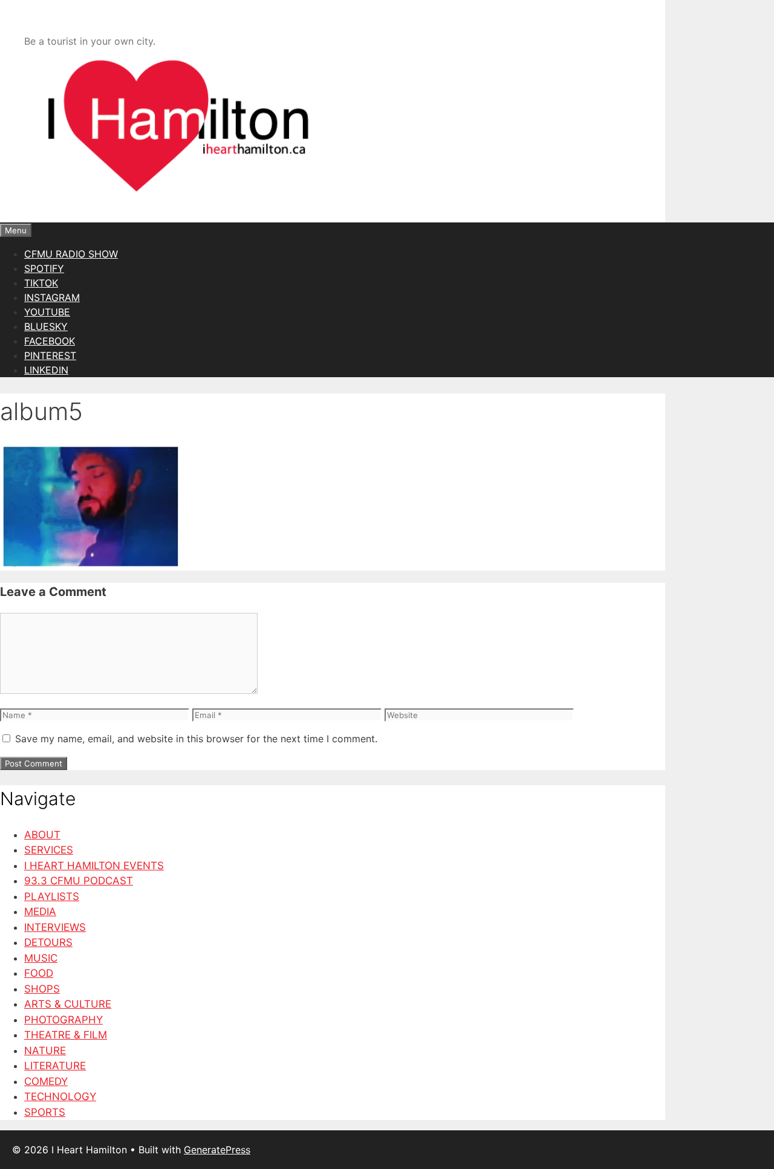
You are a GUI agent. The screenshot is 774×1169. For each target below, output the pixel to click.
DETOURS (48, 942)
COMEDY (46, 1081)
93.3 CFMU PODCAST (78, 881)
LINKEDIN (46, 370)
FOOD (38, 973)
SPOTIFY (44, 268)
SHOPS (42, 989)
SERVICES (48, 850)
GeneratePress (217, 1150)
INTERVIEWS (55, 927)
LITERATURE (55, 1066)
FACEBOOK (49, 341)
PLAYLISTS (51, 896)
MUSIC (40, 958)
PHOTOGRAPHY (63, 1020)
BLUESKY (46, 326)
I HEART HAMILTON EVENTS (94, 866)
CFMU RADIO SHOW (71, 254)
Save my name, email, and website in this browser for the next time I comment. (196, 739)
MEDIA (40, 911)
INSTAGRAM (52, 297)
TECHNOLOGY (60, 1096)
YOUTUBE (47, 312)
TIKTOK (41, 283)
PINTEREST (50, 355)
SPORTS (44, 1112)
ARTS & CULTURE (67, 1004)
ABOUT (42, 835)
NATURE (45, 1050)
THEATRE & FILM (65, 1035)
